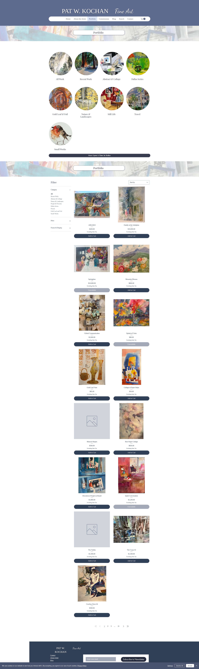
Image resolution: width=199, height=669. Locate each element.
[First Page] (96, 626)
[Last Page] (127, 626)
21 (118, 626)
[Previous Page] (100, 626)
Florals (53, 209)
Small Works (54, 214)
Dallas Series (54, 206)
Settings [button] (170, 666)
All (52, 194)
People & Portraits (56, 204)
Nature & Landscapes (57, 201)
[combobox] (139, 182)
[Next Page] (123, 626)
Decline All (179, 666)
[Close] (196, 665)
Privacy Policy (81, 666)
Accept (190, 666)
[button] (143, 19)
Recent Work (54, 196)
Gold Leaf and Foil (56, 211)
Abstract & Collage (56, 199)
